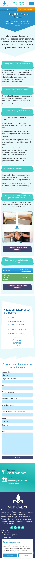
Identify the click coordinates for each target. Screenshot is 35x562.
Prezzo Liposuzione (14, 317)
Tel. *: (4, 385)
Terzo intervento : (8, 405)
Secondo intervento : (9, 398)
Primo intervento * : (9, 392)
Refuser (25, 555)
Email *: (5, 425)
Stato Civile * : (7, 372)
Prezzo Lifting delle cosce (16, 325)
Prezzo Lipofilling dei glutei (17, 333)
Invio (17, 457)
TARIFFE (8, 9)
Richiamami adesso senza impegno (17, 248)
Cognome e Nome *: (9, 379)
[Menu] (31, 3)
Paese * (4, 418)
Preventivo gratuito (10, 535)
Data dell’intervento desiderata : (13, 412)
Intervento (14, 21)
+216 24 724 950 (19, 5)
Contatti (6, 532)
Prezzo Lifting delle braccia (17, 329)
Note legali (7, 537)
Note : (4, 432)
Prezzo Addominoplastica (16, 321)
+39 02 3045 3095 (19, 2)
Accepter (10, 555)
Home (7, 21)
